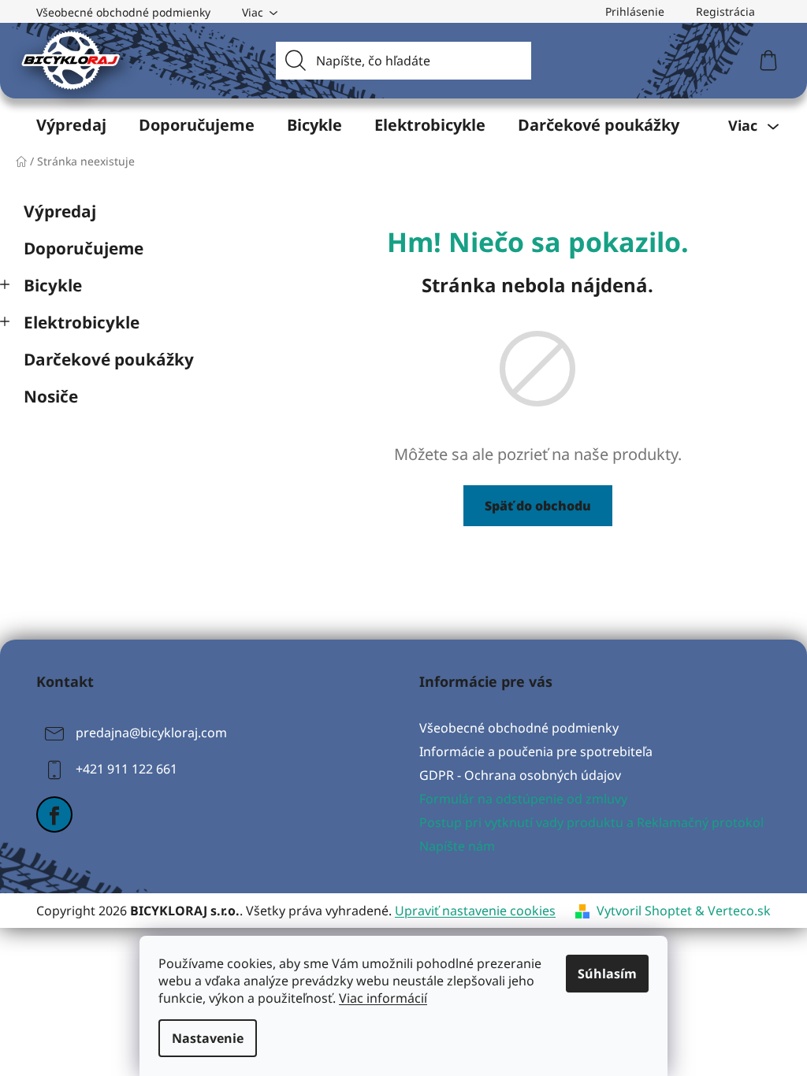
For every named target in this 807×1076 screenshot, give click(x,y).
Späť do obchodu (538, 505)
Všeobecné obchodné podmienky (123, 12)
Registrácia (725, 11)
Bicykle (53, 285)
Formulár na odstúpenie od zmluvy (523, 798)
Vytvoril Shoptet (644, 910)
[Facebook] (54, 814)
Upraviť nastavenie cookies (475, 910)
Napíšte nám (457, 846)
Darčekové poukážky (109, 359)
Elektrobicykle (81, 322)
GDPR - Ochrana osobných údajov (520, 775)
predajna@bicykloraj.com (151, 732)
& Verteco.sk (731, 910)
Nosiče (51, 396)
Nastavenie (208, 1038)
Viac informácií (383, 998)
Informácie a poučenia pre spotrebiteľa (536, 751)
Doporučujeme (83, 248)
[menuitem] (71, 125)
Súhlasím (607, 973)
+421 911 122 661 (126, 768)
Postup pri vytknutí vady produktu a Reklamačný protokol (591, 822)
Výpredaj (60, 211)
